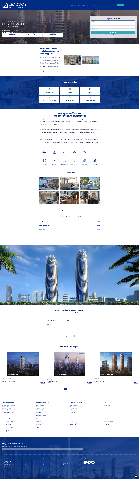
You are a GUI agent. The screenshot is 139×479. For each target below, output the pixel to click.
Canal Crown (50, 377)
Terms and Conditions (88, 475)
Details (42, 382)
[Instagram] (85, 462)
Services (87, 5)
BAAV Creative (31, 475)
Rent (75, 5)
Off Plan (79, 5)
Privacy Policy (97, 475)
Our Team (94, 5)
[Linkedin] (89, 462)
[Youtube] (93, 462)
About (83, 5)
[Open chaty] (135, 476)
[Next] (73, 389)
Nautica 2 (96, 378)
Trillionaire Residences (6, 378)
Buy (72, 5)
